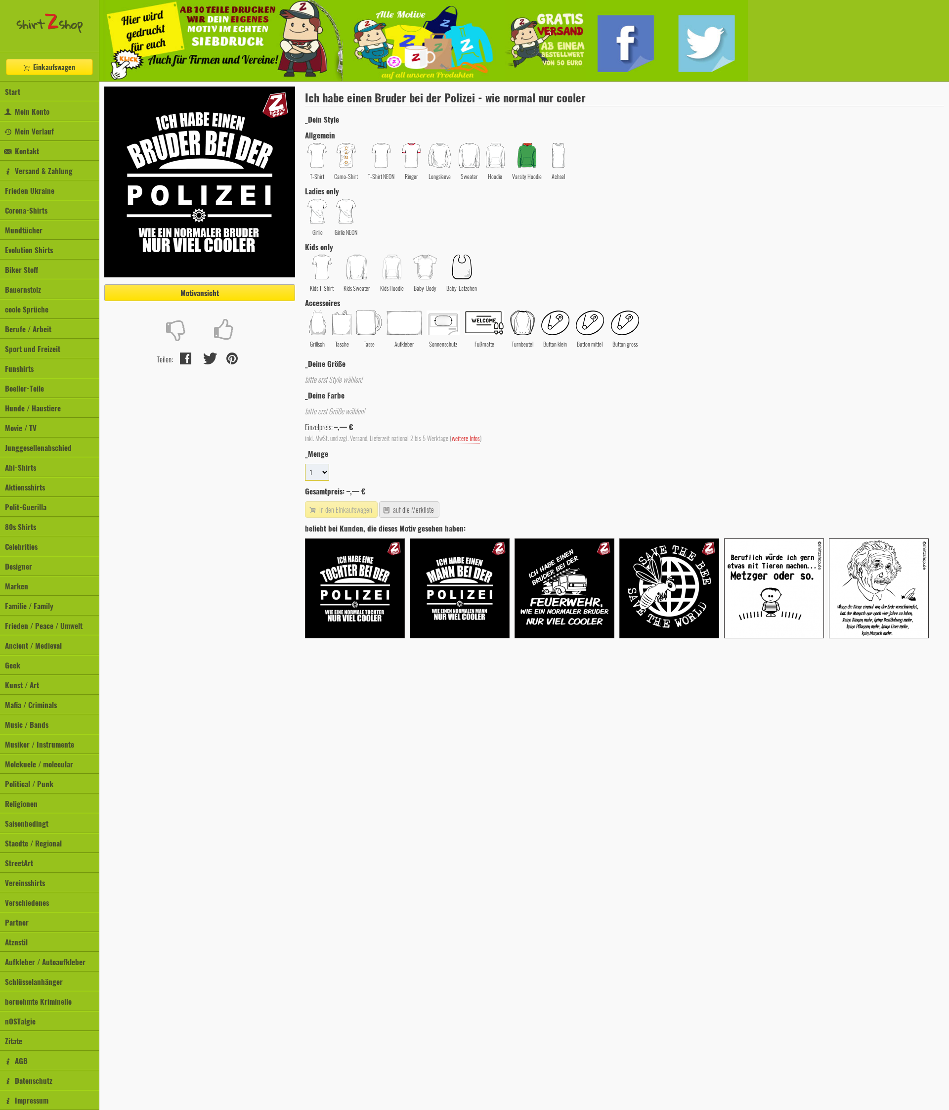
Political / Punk (29, 783)
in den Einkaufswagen (345, 509)
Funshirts (19, 368)
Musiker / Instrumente (39, 744)
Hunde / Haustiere (33, 407)
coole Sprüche (26, 309)
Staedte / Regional (33, 843)
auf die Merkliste (412, 509)
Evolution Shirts (29, 249)
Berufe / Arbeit (28, 328)
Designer (18, 566)
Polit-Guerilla (25, 506)
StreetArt (19, 862)
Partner (17, 922)
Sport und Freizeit (32, 348)
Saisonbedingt (26, 823)
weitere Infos (466, 438)
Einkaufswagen (53, 67)
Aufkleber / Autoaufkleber (45, 961)
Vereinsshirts (25, 882)
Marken (16, 585)
